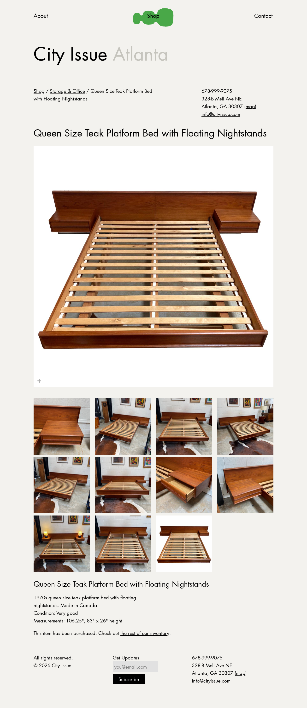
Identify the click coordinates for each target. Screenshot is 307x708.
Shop (153, 15)
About (41, 15)
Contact (263, 15)
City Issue (101, 54)
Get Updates (126, 657)
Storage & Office (67, 90)
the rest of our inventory (144, 633)
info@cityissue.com (220, 114)
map (250, 106)
